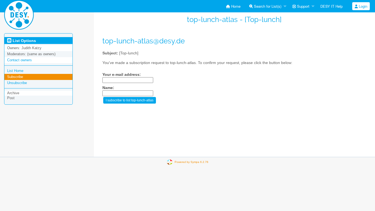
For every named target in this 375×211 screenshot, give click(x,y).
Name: (108, 88)
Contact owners (19, 60)
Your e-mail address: (121, 75)
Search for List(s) (267, 6)
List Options (24, 40)
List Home (15, 71)
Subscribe (15, 77)
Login (362, 6)
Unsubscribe (17, 83)
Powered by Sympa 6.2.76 (191, 161)
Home (235, 6)
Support (302, 6)
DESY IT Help (331, 6)
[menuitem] (233, 6)
